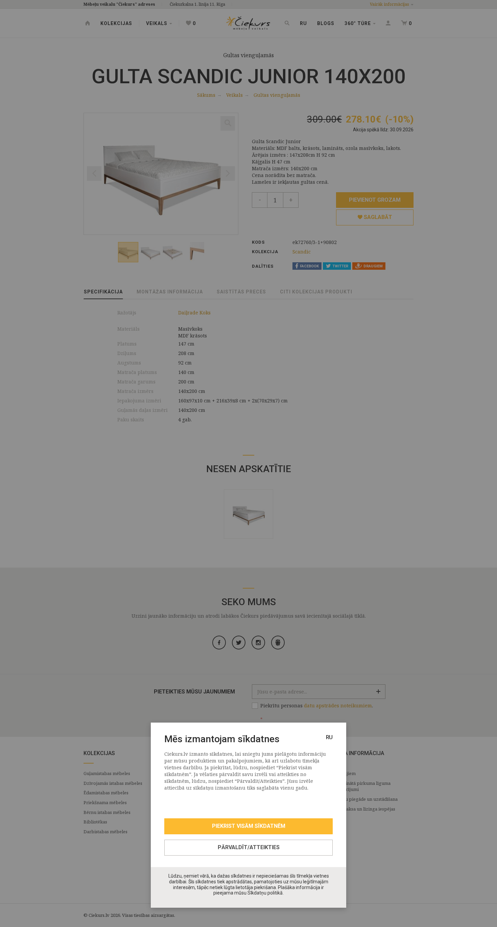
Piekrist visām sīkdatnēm (248, 826)
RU (329, 737)
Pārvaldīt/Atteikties (249, 847)
